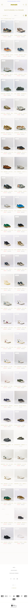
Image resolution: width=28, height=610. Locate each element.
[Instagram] (14, 579)
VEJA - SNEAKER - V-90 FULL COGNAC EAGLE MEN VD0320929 (13, 171)
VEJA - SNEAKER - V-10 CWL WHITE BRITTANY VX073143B (13, 366)
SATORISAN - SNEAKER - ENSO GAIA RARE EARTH (11, 113)
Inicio (2, 18)
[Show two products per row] (25, 15)
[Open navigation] (2, 4)
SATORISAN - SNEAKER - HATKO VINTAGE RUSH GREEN (12, 93)
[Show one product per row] (23, 15)
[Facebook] (10, 579)
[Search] (23, 4)
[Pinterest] (17, 579)
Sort (15, 15)
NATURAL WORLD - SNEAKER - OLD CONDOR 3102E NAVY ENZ (13, 405)
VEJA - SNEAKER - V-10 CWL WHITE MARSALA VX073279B (12, 386)
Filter (5, 15)
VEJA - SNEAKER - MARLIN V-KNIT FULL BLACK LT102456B (13, 542)
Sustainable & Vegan (7, 18)
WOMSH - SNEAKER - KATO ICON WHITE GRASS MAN (11, 74)
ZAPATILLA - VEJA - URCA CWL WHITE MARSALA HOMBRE (12, 347)
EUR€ (13, 585)
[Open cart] (26, 4)
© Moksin (14, 588)
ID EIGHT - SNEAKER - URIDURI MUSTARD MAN (10, 54)
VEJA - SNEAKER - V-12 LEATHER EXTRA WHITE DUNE (12, 483)
